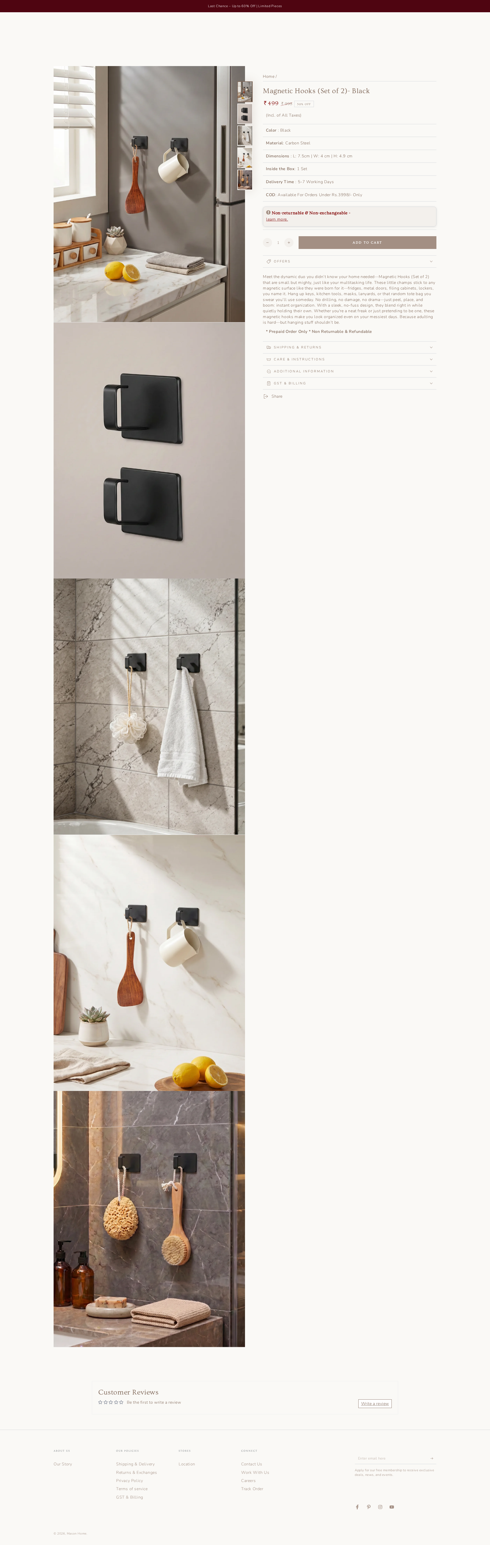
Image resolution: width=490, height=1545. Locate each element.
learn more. (277, 219)
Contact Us (251, 1464)
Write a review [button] (375, 1403)
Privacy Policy (129, 1481)
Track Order (252, 1489)
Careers (248, 1481)
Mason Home (77, 1533)
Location (187, 1464)
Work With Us (255, 1472)
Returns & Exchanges (136, 1472)
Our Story (63, 1464)
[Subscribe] (433, 1458)
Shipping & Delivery (135, 1464)
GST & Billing (129, 1497)
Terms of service (132, 1489)
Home (268, 76)
